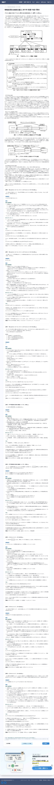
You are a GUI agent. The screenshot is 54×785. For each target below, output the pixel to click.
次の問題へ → (46, 743)
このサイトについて (23, 780)
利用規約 (40, 780)
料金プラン (49, 2)
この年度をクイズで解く (27, 743)
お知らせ (37, 2)
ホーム (6, 6)
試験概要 (20, 2)
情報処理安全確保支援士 (11, 6)
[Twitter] (5, 783)
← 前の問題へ (8, 743)
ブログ (33, 2)
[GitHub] (2, 783)
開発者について (50, 780)
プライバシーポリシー (34, 780)
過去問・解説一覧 (27, 2)
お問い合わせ (43, 2)
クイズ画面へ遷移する (42, 768)
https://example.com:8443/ (35, 389)
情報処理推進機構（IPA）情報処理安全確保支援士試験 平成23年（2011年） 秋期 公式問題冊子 (21, 737)
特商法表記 (45, 780)
